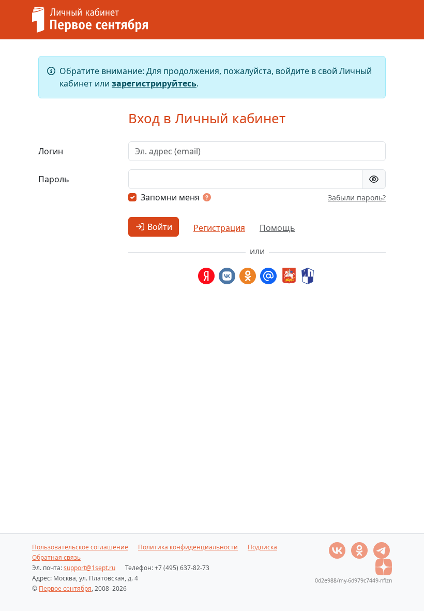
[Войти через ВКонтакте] (227, 276)
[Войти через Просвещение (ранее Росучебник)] (307, 276)
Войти (158, 226)
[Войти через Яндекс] (206, 276)
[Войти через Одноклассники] (247, 276)
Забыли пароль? (357, 197)
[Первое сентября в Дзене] (383, 566)
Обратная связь (56, 557)
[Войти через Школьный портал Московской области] (288, 276)
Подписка (262, 547)
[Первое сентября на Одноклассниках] (360, 549)
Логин (50, 151)
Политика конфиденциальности (188, 547)
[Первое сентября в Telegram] (381, 549)
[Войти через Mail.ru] (268, 276)
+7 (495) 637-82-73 (182, 567)
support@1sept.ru (89, 567)
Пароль (53, 179)
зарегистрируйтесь (154, 83)
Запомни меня (170, 197)
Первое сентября (65, 588)
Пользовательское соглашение (80, 547)
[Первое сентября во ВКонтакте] (338, 549)
